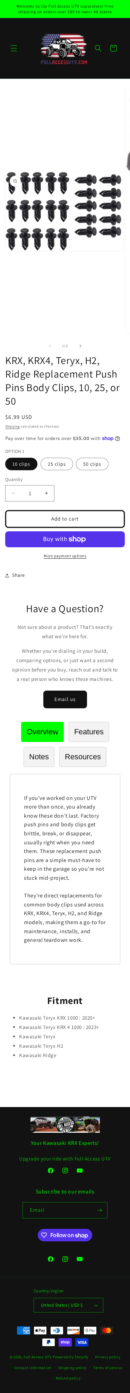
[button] (13, 48)
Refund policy (68, 1378)
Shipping (12, 426)
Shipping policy (72, 1367)
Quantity (14, 479)
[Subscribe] (99, 1210)
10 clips (21, 464)
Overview (42, 731)
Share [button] (18, 575)
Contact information (33, 1367)
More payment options (65, 555)
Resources (83, 756)
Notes (39, 756)
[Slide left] (50, 346)
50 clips (92, 464)
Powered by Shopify (70, 1356)
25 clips (57, 464)
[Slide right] (80, 346)
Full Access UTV (38, 1356)
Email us (65, 699)
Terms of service (107, 1367)
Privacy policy (108, 1356)
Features (89, 731)
